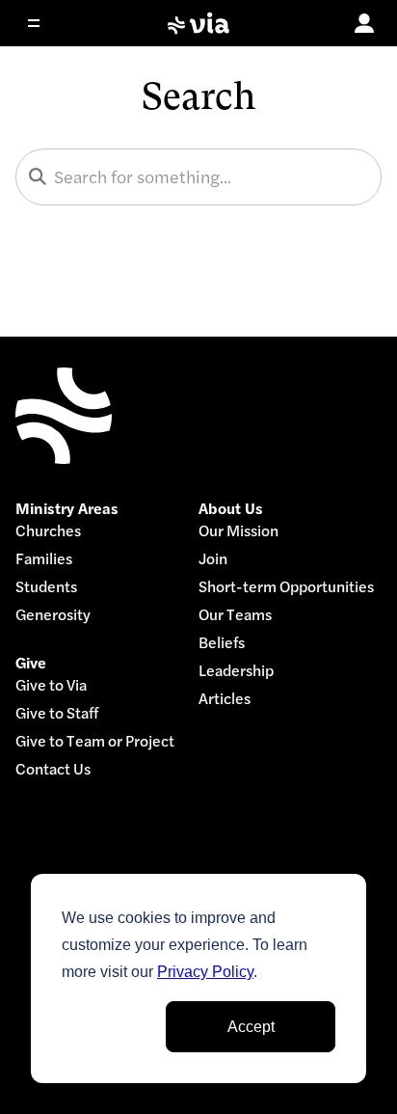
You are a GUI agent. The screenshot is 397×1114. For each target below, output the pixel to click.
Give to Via (51, 685)
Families (43, 559)
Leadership (236, 671)
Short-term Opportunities (286, 587)
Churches (48, 531)
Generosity (53, 615)
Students (46, 587)
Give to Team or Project (94, 741)
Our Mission (238, 531)
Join (212, 559)
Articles (224, 699)
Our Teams (235, 615)
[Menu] (46, 23)
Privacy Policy (205, 972)
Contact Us (53, 769)
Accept (251, 1027)
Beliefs (221, 643)
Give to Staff (56, 713)
